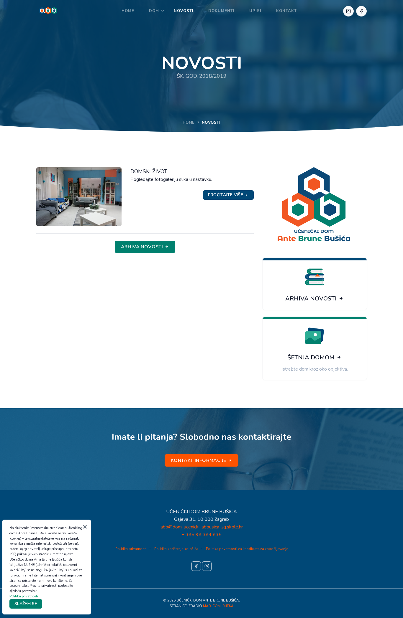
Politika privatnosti (131, 548)
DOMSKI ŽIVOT (148, 171)
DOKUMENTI (221, 11)
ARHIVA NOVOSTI (142, 247)
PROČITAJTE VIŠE (226, 195)
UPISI (255, 11)
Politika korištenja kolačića (176, 548)
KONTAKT (286, 11)
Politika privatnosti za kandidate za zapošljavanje (247, 548)
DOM (154, 11)
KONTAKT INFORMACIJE (199, 460)
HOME (189, 122)
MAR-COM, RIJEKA (218, 606)
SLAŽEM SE (25, 604)
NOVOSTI (184, 11)
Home (128, 11)
